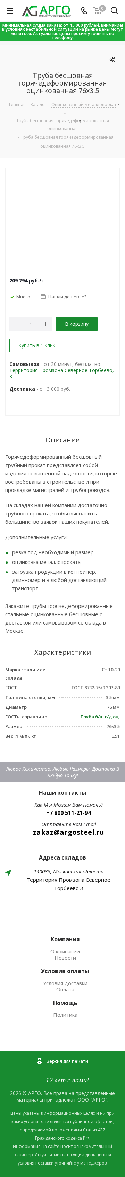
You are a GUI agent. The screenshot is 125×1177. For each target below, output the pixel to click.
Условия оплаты (65, 971)
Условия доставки (65, 983)
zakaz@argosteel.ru (68, 832)
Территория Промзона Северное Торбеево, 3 (61, 373)
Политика (65, 1014)
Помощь (65, 1003)
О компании (65, 951)
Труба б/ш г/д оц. (100, 716)
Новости (65, 957)
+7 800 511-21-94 (68, 813)
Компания (65, 939)
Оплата (65, 989)
